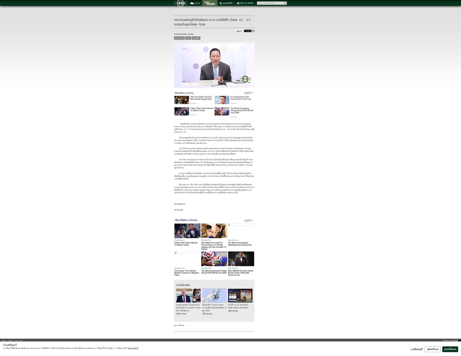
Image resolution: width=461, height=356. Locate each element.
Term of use (19, 340)
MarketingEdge (455, 340)
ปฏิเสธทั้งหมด (433, 349)
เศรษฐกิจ (196, 38)
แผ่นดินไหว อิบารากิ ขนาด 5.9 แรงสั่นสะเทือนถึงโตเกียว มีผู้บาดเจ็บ (214, 307)
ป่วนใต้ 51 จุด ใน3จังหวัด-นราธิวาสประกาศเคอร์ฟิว (238, 306)
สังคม (188, 38)
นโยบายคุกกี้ (133, 348)
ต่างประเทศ (179, 38)
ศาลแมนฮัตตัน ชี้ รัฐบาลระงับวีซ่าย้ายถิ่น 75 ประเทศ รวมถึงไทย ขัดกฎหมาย (188, 307)
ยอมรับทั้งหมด (450, 349)
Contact (10, 340)
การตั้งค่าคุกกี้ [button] (416, 349)
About (3, 340)
